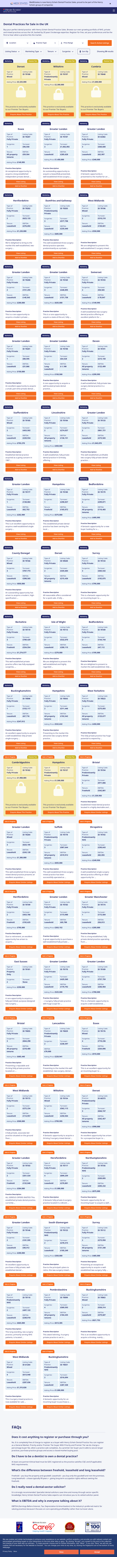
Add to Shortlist (21, 186)
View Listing (20, 182)
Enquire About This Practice (21, 114)
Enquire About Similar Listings (96, 812)
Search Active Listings (99, 43)
